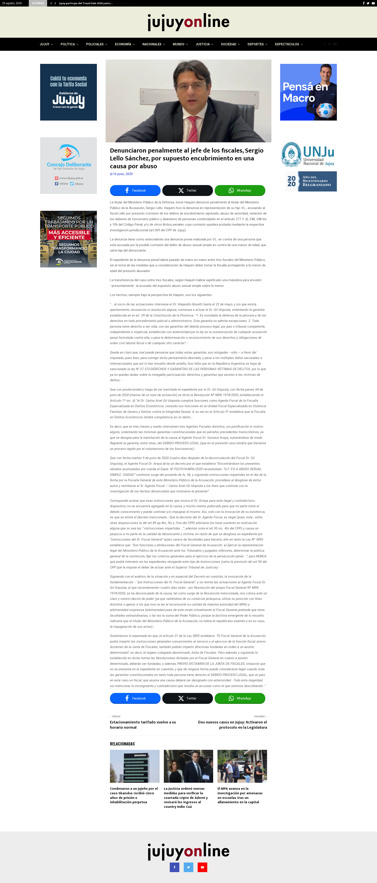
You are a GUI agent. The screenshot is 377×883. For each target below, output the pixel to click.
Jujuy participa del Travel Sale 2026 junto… (85, 3)
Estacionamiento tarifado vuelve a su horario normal (143, 725)
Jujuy (44, 44)
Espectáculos (287, 44)
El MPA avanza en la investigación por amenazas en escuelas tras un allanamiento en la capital (240, 795)
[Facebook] (326, 44)
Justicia (203, 44)
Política (68, 44)
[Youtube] (336, 44)
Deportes (256, 44)
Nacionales (151, 44)
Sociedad (228, 44)
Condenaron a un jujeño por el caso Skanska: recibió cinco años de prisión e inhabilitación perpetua (134, 795)
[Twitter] (330, 44)
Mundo (178, 44)
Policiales (95, 44)
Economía (123, 44)
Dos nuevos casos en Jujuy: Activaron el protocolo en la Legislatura (232, 725)
